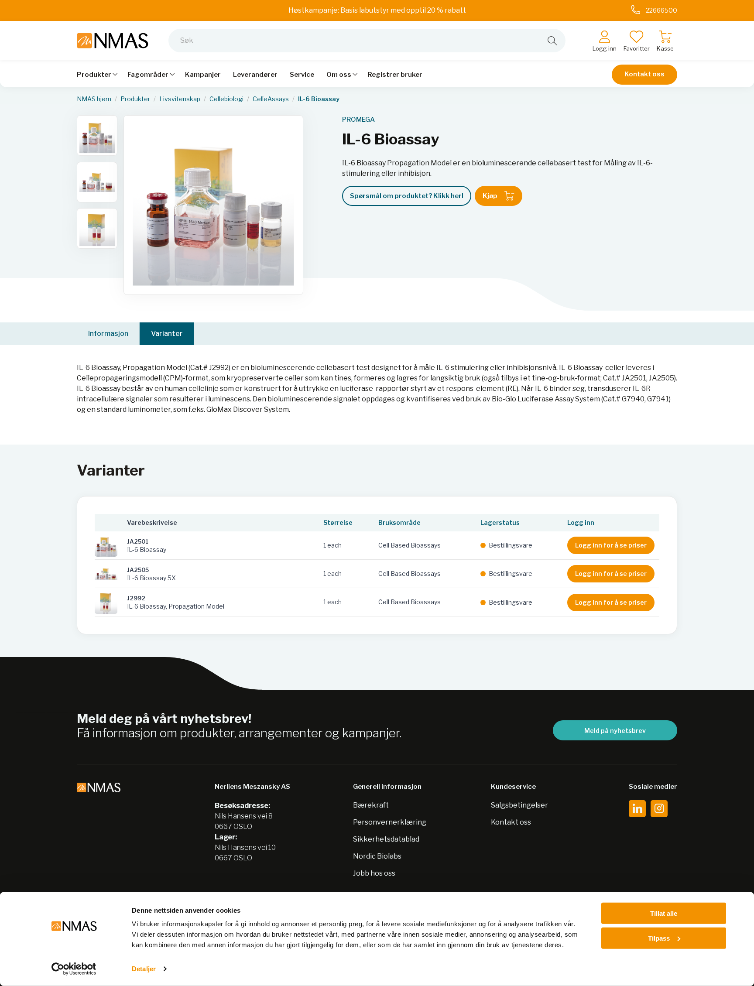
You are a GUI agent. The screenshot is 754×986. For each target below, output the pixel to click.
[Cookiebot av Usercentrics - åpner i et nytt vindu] (74, 969)
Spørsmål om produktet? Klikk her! (406, 196)
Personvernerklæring (389, 822)
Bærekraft (371, 805)
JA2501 (137, 541)
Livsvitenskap (179, 99)
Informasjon (108, 333)
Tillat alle (663, 913)
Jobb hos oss (374, 873)
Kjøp (490, 196)
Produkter (135, 99)
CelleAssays (271, 99)
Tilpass (659, 937)
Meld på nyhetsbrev (615, 730)
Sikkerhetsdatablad (386, 839)
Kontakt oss (644, 74)
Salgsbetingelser (519, 805)
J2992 (136, 598)
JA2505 (138, 569)
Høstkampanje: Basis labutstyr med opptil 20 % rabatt (377, 10)
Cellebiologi (226, 99)
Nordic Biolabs (377, 856)
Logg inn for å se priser (611, 545)
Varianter (167, 333)
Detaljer (144, 968)
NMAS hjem (94, 99)
